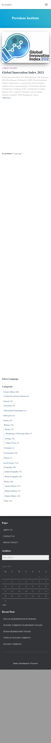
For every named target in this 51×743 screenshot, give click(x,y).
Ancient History (11, 486)
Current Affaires (9, 68)
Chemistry (8, 448)
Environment (9, 453)
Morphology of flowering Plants (17, 433)
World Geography (11, 476)
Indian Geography (11, 471)
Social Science (8, 463)
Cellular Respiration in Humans (19, 619)
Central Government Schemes (15, 396)
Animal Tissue (11, 443)
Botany (7, 429)
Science (6, 420)
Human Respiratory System (17, 631)
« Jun (4, 605)
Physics (7, 458)
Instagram (30, 658)
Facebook (21, 658)
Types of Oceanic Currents (17, 637)
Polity (6, 501)
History (7, 481)
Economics (8, 405)
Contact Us (9, 536)
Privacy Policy (10, 542)
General (6, 401)
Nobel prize (7, 415)
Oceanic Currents (12, 644)
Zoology (8, 438)
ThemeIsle (34, 663)
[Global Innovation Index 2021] (25, 47)
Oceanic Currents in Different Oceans (22, 625)
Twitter (25, 658)
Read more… (7, 97)
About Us (7, 530)
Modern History (11, 496)
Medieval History (11, 491)
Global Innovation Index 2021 (23, 72)
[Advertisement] (25, 126)
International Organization (14, 410)
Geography (8, 467)
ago (17, 153)
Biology (7, 425)
